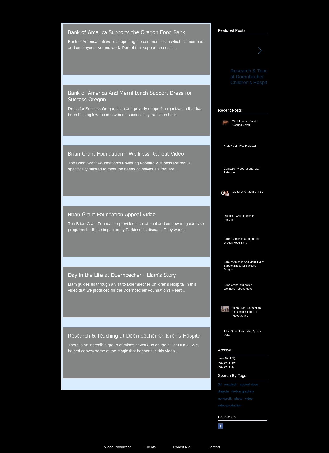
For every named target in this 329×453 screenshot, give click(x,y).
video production (229, 405)
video (249, 398)
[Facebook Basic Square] (220, 426)
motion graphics (242, 391)
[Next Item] (260, 50)
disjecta (223, 391)
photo (238, 398)
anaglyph (230, 384)
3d (220, 384)
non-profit (225, 398)
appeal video (249, 384)
